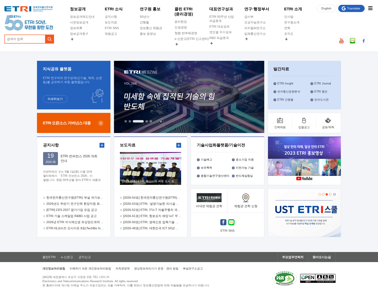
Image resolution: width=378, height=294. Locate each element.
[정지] (161, 121)
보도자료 (111, 22)
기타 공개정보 (293, 44)
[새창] (223, 222)
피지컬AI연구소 (255, 28)
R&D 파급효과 (219, 38)
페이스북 (363, 40)
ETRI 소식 (114, 9)
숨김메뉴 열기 (72, 39)
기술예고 (206, 159)
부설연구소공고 (193, 268)
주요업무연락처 (293, 257)
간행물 (144, 22)
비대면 (209, 206)
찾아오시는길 (322, 257)
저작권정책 (123, 268)
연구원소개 (291, 22)
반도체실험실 (244, 175)
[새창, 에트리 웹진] (189, 97)
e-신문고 (67, 257)
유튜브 (341, 40)
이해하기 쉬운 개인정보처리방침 (90, 268)
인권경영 (181, 27)
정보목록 (76, 28)
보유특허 (206, 167)
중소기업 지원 (245, 159)
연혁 (287, 28)
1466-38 (104, 277)
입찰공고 (304, 127)
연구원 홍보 (150, 9)
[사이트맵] (370, 8)
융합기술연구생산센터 (215, 175)
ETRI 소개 (293, 9)
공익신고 (181, 49)
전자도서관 (321, 99)
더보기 (102, 145)
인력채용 (280, 127)
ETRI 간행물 (285, 99)
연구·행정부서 (256, 9)
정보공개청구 (79, 33)
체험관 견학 (245, 206)
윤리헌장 (181, 21)
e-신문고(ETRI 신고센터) (192, 38)
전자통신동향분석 (288, 91)
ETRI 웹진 (320, 91)
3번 (138, 121)
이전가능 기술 (245, 167)
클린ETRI (49, 257)
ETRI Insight (285, 83)
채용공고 (111, 33)
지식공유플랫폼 (220, 48)
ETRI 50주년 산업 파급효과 (221, 19)
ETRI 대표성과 (219, 26)
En (326, 8)
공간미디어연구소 (256, 44)
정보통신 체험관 (151, 28)
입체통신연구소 (255, 33)
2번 (130, 121)
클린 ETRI (184, 11)
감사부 (249, 16)
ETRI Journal (322, 83)
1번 (125, 121)
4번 (146, 121)
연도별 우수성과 (220, 32)
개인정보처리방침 (53, 268)
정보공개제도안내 (82, 16)
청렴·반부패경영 (186, 33)
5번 (151, 121)
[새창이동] (304, 213)
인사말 (288, 16)
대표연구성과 (221, 9)
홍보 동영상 (148, 33)
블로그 (352, 40)
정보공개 (78, 9)
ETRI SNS (112, 28)
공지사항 (111, 16)
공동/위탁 (328, 127)
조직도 (288, 33)
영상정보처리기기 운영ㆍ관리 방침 (156, 268)
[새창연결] (304, 157)
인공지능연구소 (255, 22)
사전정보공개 (79, 22)
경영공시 (76, 44)
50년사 (144, 16)
